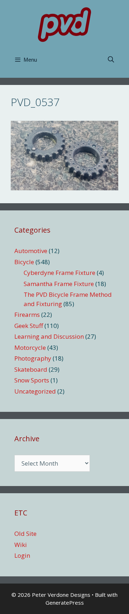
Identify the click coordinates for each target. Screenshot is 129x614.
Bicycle (24, 262)
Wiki (20, 545)
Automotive (30, 251)
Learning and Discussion (49, 336)
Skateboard (30, 369)
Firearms (27, 314)
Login (22, 555)
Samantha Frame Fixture (59, 284)
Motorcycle (30, 347)
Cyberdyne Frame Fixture (59, 272)
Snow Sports (31, 380)
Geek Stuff (28, 326)
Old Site (25, 533)
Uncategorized (35, 391)
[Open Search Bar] (111, 60)
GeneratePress (65, 602)
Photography (32, 358)
